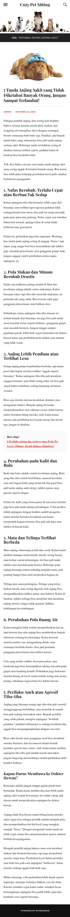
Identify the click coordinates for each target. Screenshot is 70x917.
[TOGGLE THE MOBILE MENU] (5, 4)
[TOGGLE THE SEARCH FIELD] (65, 4)
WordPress (42, 910)
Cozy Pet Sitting (35, 4)
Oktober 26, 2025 (25, 112)
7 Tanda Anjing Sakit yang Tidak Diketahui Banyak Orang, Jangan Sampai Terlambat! (35, 95)
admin (7, 112)
